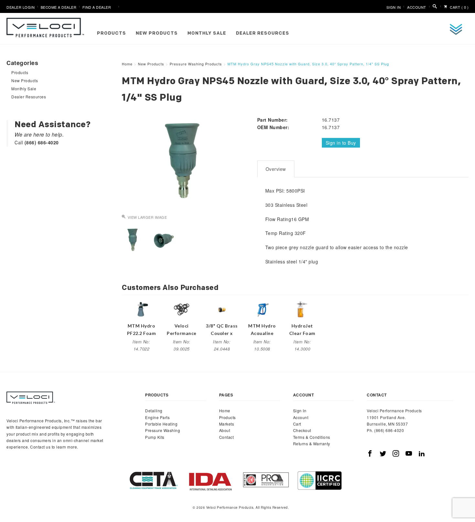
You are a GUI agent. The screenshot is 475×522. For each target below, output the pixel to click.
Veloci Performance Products (46, 27)
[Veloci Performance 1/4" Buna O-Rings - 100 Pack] (181, 308)
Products (111, 33)
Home (224, 410)
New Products (157, 33)
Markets (226, 424)
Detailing (154, 410)
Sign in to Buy (341, 142)
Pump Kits (154, 437)
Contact (226, 437)
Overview (276, 169)
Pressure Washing (162, 430)
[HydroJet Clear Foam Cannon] (302, 308)
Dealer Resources (262, 33)
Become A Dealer (59, 7)
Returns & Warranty (311, 443)
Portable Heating (161, 424)
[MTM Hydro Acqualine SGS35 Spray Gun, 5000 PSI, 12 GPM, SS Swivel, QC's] (262, 308)
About (224, 430)
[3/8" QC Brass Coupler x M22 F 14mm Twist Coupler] (221, 308)
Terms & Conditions (311, 437)
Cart (297, 424)
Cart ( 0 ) (459, 7)
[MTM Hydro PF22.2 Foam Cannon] (141, 308)
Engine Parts (157, 417)
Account (416, 7)
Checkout (302, 430)
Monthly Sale (206, 33)
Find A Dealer (96, 7)
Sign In (393, 7)
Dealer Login (20, 7)
